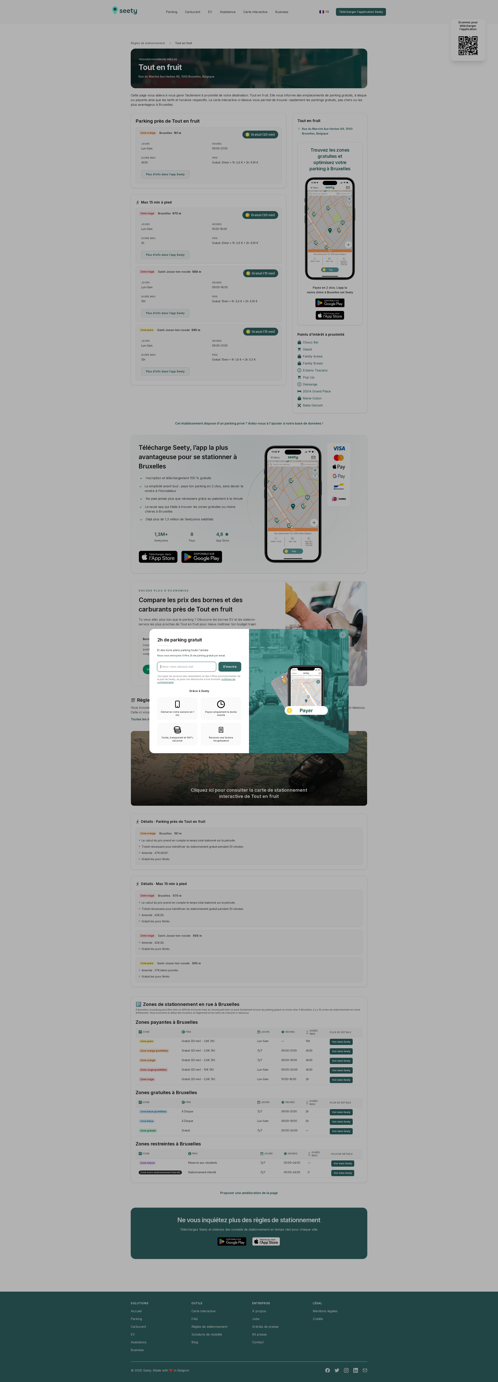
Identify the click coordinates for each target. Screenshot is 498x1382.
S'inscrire (230, 666)
